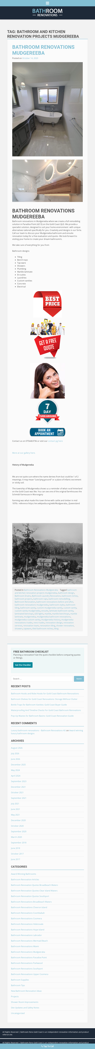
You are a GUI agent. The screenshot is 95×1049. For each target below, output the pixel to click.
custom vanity (70, 607)
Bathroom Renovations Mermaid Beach (29, 940)
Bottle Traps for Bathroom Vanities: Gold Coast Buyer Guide (39, 704)
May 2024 (15, 770)
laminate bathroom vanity (61, 610)
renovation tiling (47, 625)
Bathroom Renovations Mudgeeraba (41, 590)
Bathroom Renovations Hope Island (27, 929)
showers (19, 628)
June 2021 (15, 809)
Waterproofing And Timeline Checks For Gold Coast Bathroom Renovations (46, 710)
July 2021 (15, 803)
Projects (15, 996)
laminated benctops (24, 613)
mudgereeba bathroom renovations (54, 616)
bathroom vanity (28, 607)
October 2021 (17, 792)
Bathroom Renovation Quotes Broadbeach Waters (34, 885)
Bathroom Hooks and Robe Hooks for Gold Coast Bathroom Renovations (45, 693)
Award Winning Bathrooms (23, 874)
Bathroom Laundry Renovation (46, 596)
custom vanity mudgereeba (27, 610)
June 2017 (15, 859)
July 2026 (15, 753)
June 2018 (15, 848)
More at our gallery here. (23, 453)
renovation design (54, 622)
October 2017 (17, 853)
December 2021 (18, 787)
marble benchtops (60, 613)
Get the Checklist (23, 665)
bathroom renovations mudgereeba (31, 604)
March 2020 (16, 837)
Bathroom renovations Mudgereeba (43, 50)
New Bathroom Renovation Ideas (26, 991)
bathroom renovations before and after (54, 601)
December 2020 (18, 820)
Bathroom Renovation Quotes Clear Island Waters (34, 890)
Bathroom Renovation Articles (25, 879)
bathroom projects (23, 598)
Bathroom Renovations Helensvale (27, 924)
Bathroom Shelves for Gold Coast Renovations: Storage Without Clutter (44, 699)
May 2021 (15, 814)
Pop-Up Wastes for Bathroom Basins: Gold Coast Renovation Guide (42, 715)
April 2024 (15, 775)
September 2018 (18, 842)
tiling (56, 628)
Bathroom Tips (18, 985)
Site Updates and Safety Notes (25, 1007)
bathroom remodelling (59, 598)
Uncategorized (18, 1013)
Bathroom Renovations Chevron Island (29, 907)
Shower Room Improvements (24, 1002)
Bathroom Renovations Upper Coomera (29, 974)
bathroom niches (70, 596)
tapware (27, 628)
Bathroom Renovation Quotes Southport (30, 896)
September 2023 (18, 781)
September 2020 (18, 831)
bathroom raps (40, 598)
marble (48, 613)
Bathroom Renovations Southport (27, 968)
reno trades (39, 622)
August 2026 (17, 748)
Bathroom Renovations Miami (25, 946)
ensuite (44, 610)
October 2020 (17, 826)
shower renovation (65, 625)
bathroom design (66, 593)
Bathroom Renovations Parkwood (27, 963)
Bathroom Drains (23, 596)
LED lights (39, 613)
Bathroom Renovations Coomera (26, 918)
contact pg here (55, 441)
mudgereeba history (50, 619)
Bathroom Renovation (25, 601)
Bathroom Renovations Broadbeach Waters (31, 901)
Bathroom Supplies (20, 979)
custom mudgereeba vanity (49, 607)
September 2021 (18, 798)
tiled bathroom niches (42, 628)
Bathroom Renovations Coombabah (28, 913)
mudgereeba (30, 616)
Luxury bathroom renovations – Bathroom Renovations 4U (38, 730)
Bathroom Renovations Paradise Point (29, 957)
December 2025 (18, 764)
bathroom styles (57, 604)
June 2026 (15, 759)
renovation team (31, 625)
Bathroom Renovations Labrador (26, 935)
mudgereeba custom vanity (27, 619)
